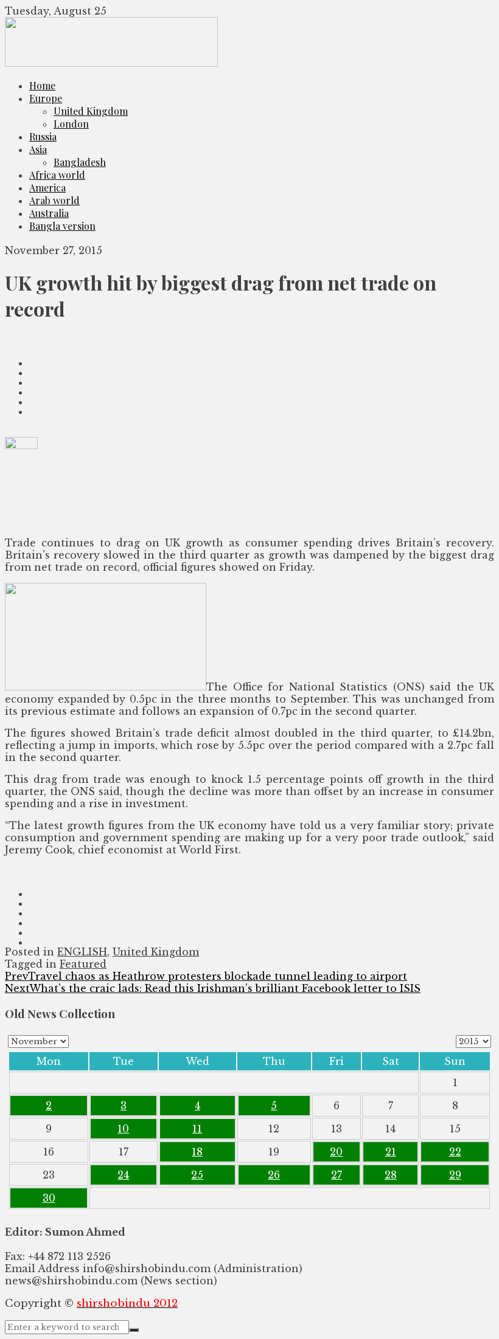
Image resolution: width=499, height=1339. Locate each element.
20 (336, 1152)
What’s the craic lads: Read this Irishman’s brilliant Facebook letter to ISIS (212, 988)
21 (390, 1152)
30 (49, 1198)
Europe (45, 98)
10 (123, 1129)
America (47, 187)
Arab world (54, 200)
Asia (38, 149)
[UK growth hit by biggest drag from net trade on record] (249, 341)
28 (391, 1175)
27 (336, 1175)
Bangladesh (80, 162)
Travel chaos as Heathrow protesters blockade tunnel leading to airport (206, 976)
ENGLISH (82, 952)
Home (42, 85)
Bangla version (62, 225)
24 (123, 1175)
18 (197, 1152)
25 (197, 1175)
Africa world (57, 174)
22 (455, 1152)
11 (197, 1129)
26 (274, 1175)
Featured (83, 964)
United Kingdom (91, 111)
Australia (49, 213)
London (71, 123)
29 (455, 1175)
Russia (43, 136)
